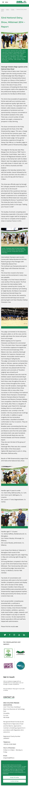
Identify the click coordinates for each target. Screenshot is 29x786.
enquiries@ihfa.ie (8, 758)
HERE (16, 626)
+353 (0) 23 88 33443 (9, 744)
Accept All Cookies (14, 777)
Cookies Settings (14, 781)
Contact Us (8, 697)
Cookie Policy (5, 773)
